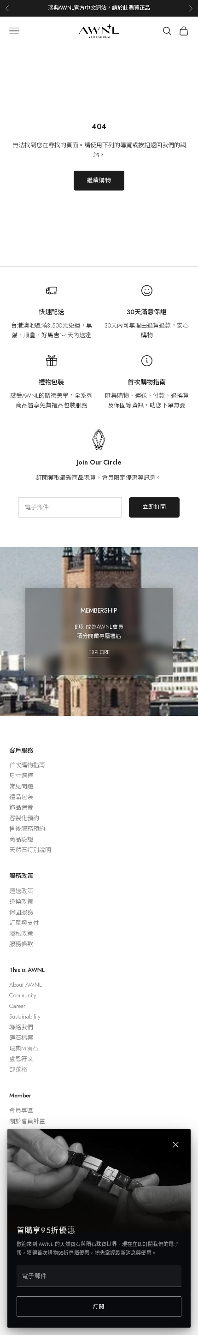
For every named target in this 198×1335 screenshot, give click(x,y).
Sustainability (25, 1016)
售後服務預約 (27, 828)
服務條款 (21, 944)
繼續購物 (99, 180)
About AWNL (25, 984)
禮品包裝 (21, 797)
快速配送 (51, 311)
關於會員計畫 (27, 1121)
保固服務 (21, 912)
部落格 (18, 1069)
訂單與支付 (24, 922)
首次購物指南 (147, 382)
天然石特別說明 (30, 850)
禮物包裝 (51, 382)
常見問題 (21, 786)
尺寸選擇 (21, 775)
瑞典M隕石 (23, 1048)
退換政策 (21, 901)
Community (22, 995)
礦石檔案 (21, 1037)
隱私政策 (21, 933)
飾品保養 (21, 807)
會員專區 (21, 1110)
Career (17, 1005)
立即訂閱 (154, 507)
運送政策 (21, 891)
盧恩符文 (21, 1059)
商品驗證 (21, 839)
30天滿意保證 (146, 311)
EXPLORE (99, 652)
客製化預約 (24, 818)
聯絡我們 (21, 1027)
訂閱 (99, 1306)
